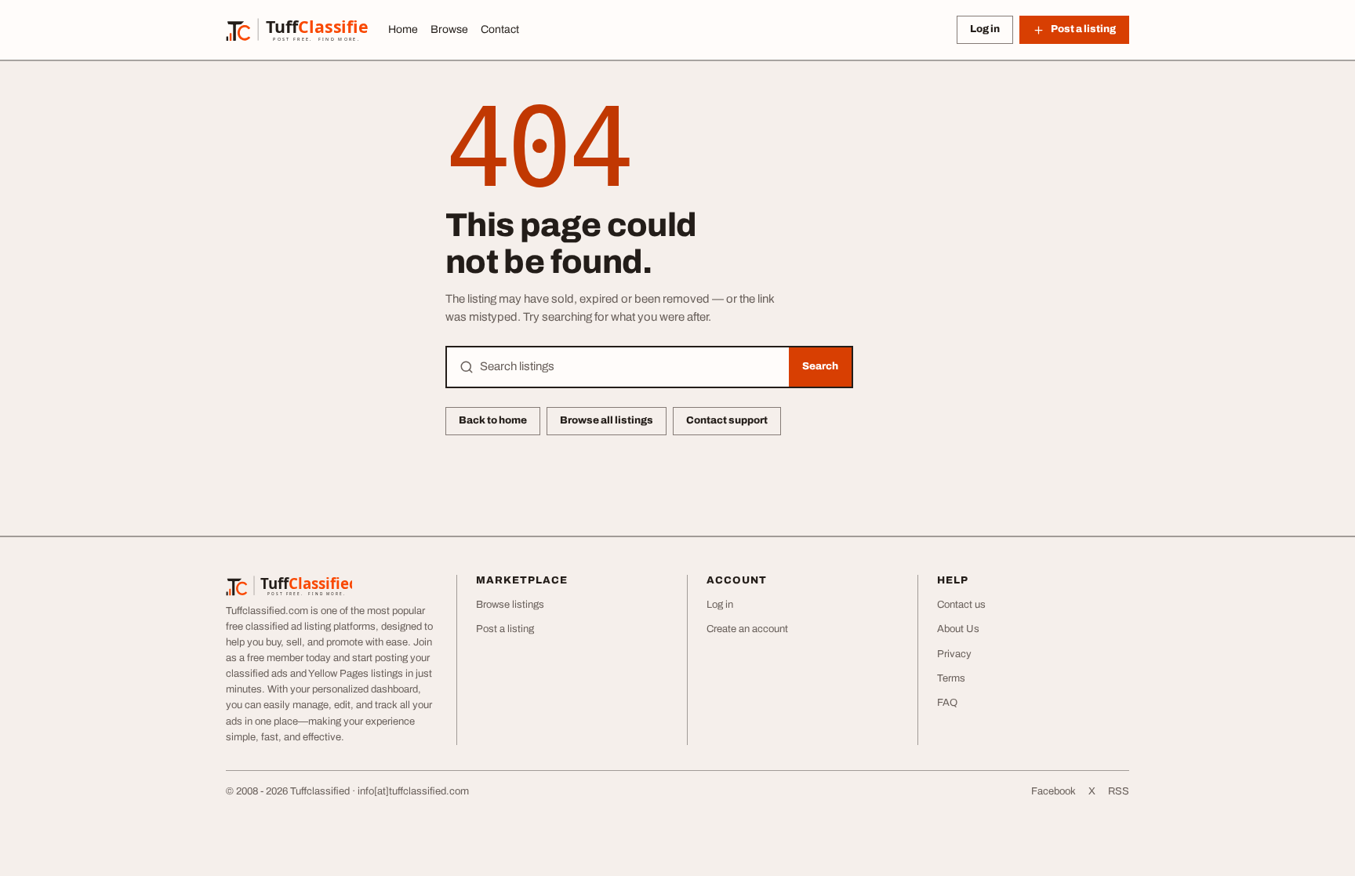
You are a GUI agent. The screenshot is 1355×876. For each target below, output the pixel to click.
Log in (985, 29)
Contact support (727, 420)
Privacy (954, 654)
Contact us (961, 604)
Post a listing (505, 628)
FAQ (947, 702)
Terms (951, 678)
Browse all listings (606, 420)
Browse (449, 29)
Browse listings (510, 604)
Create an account (747, 628)
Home (403, 29)
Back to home (493, 420)
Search (820, 366)
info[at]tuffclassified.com (413, 791)
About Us (958, 628)
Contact (500, 29)
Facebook (1053, 791)
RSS (1118, 791)
